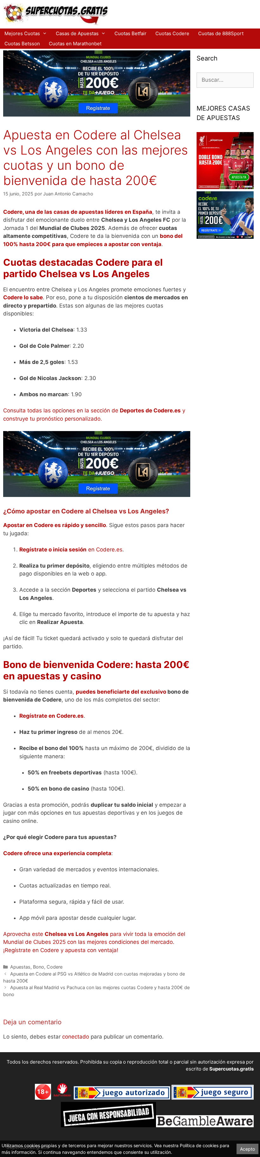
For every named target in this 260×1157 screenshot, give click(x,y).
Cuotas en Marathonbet (75, 44)
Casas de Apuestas (77, 33)
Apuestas (20, 966)
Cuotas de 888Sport (221, 33)
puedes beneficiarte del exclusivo (121, 692)
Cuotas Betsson (22, 44)
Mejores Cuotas (22, 33)
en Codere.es (70, 549)
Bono (38, 966)
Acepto (247, 1149)
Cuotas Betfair (130, 33)
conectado (75, 1036)
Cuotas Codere (172, 33)
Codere (54, 966)
